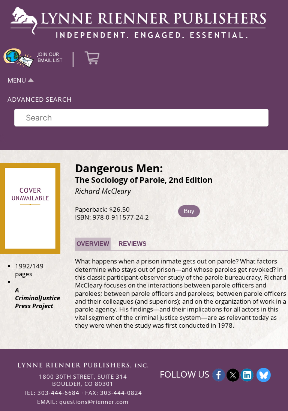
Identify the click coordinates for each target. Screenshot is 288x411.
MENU (17, 80)
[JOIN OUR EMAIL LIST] (19, 66)
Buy (189, 211)
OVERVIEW (92, 244)
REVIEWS (132, 244)
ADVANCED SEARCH (40, 99)
